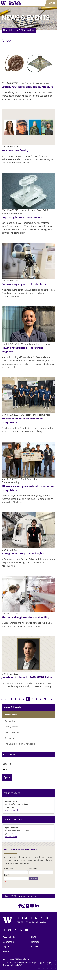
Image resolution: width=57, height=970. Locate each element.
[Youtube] (32, 906)
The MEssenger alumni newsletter (20, 744)
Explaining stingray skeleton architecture (27, 87)
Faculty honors (11, 726)
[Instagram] (23, 906)
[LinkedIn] (37, 906)
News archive (27, 30)
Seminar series (11, 738)
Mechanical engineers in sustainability (25, 617)
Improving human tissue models (22, 217)
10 (46, 698)
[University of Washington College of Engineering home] (28, 920)
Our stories (10, 721)
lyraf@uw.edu (11, 836)
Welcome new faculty (15, 150)
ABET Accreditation (22, 959)
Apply (7, 777)
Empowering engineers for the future (25, 284)
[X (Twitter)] (27, 906)
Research (6, 763)
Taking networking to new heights (23, 553)
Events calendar (12, 732)
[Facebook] (19, 906)
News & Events (10, 30)
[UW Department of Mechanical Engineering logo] (17, 3)
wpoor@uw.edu (12, 810)
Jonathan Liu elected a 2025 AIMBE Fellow (27, 677)
